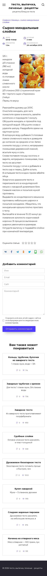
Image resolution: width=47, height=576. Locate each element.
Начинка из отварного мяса (23, 538)
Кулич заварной (23, 488)
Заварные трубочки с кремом (23, 384)
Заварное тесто (23, 410)
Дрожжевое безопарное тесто (23, 462)
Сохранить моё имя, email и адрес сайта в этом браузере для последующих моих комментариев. (23, 320)
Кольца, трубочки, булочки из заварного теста (23, 358)
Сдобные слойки (23, 436)
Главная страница (11, 20)
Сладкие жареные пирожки (23, 512)
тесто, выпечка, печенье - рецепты (23, 6)
